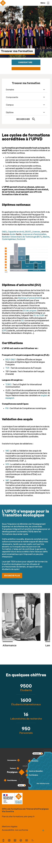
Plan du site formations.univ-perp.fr (18, 816)
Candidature (25, 62)
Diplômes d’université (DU (29, 298)
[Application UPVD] (3, 840)
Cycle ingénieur (9, 239)
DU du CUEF (38, 315)
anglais (44, 395)
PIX (6, 408)
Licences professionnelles (34, 234)
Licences (36, 231)
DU (22, 320)
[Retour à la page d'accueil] (3, 3)
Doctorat (21, 239)
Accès (12, 234)
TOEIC (8, 384)
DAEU (4, 231)
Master (46, 236)
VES (7, 464)
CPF (4, 330)
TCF (7, 368)
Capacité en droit (16, 231)
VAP (7, 480)
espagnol (9, 398)
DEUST (28, 231)
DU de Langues (30, 310)
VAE (7, 451)
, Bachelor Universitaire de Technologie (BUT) (24, 235)
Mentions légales (9, 826)
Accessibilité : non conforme (15, 830)
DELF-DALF (10, 359)
